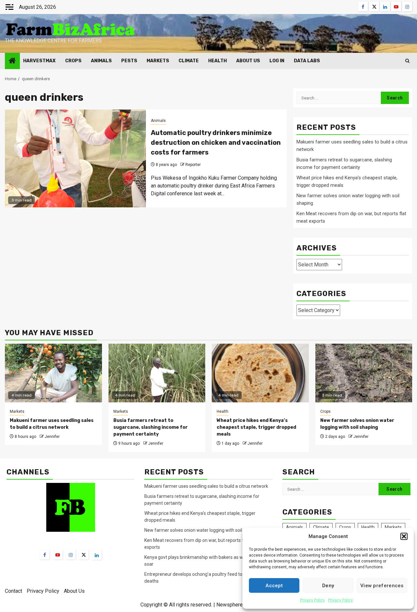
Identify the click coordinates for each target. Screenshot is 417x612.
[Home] (12, 61)
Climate (189, 61)
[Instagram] (71, 555)
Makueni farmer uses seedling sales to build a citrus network (206, 486)
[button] (404, 536)
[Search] (407, 60)
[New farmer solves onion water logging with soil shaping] (363, 373)
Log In (276, 61)
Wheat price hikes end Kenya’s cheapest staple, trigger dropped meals (256, 427)
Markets (158, 61)
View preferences (382, 586)
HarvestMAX (39, 61)
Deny (328, 586)
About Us (248, 61)
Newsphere (229, 605)
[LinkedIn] (97, 555)
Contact (13, 591)
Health (217, 61)
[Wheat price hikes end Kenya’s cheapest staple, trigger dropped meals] (260, 373)
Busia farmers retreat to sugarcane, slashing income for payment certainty (150, 427)
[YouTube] (58, 555)
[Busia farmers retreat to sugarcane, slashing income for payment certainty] (157, 373)
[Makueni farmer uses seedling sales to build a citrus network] (53, 373)
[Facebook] (45, 555)
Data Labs (307, 61)
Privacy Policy (312, 600)
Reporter (193, 164)
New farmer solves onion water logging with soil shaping (201, 530)
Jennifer (52, 436)
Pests (129, 61)
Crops (73, 61)
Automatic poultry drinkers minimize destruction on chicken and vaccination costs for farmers (216, 142)
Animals (101, 61)
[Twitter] (84, 555)
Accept (274, 586)
